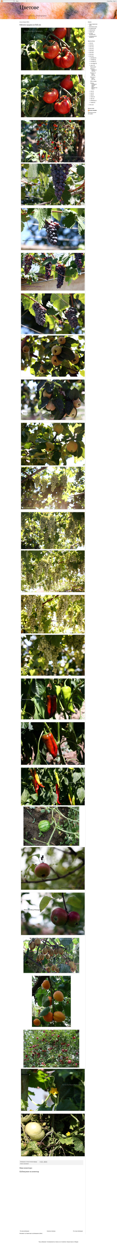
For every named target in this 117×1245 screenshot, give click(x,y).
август (92, 65)
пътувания (91, 28)
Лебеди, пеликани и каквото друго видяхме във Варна (93, 86)
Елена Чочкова (93, 110)
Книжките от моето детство (93, 74)
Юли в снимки (93, 81)
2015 (90, 50)
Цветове (29, 8)
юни (91, 93)
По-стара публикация (78, 1231)
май (91, 95)
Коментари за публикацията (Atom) (34, 1233)
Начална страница (51, 1231)
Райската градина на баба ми (93, 70)
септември (93, 63)
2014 (90, 52)
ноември (92, 59)
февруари (92, 100)
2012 (90, 56)
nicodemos (63, 1241)
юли (91, 91)
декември (92, 57)
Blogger (76, 1241)
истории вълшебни (91, 34)
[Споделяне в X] (43, 1162)
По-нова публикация (24, 1231)
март (91, 98)
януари (92, 102)
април (92, 96)
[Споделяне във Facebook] (45, 1162)
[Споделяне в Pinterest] (46, 1162)
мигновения (26, 1163)
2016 (90, 48)
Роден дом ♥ (93, 67)
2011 (90, 104)
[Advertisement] (51, 1219)
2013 (90, 54)
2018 (90, 45)
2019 (90, 43)
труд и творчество (93, 24)
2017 (90, 46)
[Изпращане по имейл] (40, 1162)
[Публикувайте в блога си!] (42, 1162)
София (90, 31)
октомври (92, 61)
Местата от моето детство (93, 78)
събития (91, 30)
